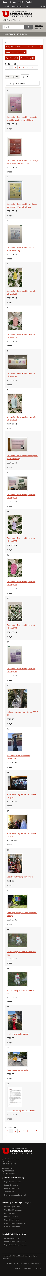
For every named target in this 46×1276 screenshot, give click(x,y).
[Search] (28, 27)
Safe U (17, 1268)
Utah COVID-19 (11, 19)
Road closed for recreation (18, 1070)
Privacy (9, 1263)
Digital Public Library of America (15, 1245)
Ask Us (21, 2)
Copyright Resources (11, 1188)
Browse (13, 2)
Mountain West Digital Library (15, 1241)
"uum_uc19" (15, 52)
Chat (30, 2)
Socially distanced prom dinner (20, 877)
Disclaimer (28, 1268)
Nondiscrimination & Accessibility (29, 1263)
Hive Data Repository (12, 1226)
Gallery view (13, 77)
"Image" (11, 58)
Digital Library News (11, 1220)
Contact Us (8, 1168)
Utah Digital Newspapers (13, 1210)
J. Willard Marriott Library (11, 1159)
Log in (42, 6)
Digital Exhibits (9, 1213)
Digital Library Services (12, 1182)
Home (4, 2)
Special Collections (11, 1185)
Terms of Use (9, 1191)
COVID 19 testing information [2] (21, 1110)
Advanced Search (39, 26)
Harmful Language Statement (16, 6)
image (26, 58)
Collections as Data (11, 1216)
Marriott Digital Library (12, 1207)
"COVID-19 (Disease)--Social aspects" (23, 47)
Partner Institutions (11, 1238)
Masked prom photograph (18, 1034)
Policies (39, 1268)
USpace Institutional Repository (15, 1223)
